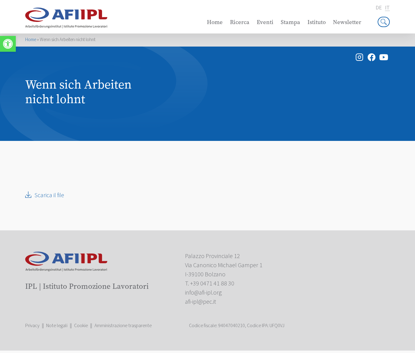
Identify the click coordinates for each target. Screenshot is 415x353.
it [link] (387, 8)
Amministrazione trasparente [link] (123, 325)
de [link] (379, 8)
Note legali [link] (56, 325)
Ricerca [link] (239, 22)
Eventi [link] (265, 22)
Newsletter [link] (347, 22)
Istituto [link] (316, 22)
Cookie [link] (81, 325)
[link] (8, 44)
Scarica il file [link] (49, 195)
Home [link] (215, 22)
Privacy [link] (32, 325)
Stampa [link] (290, 22)
